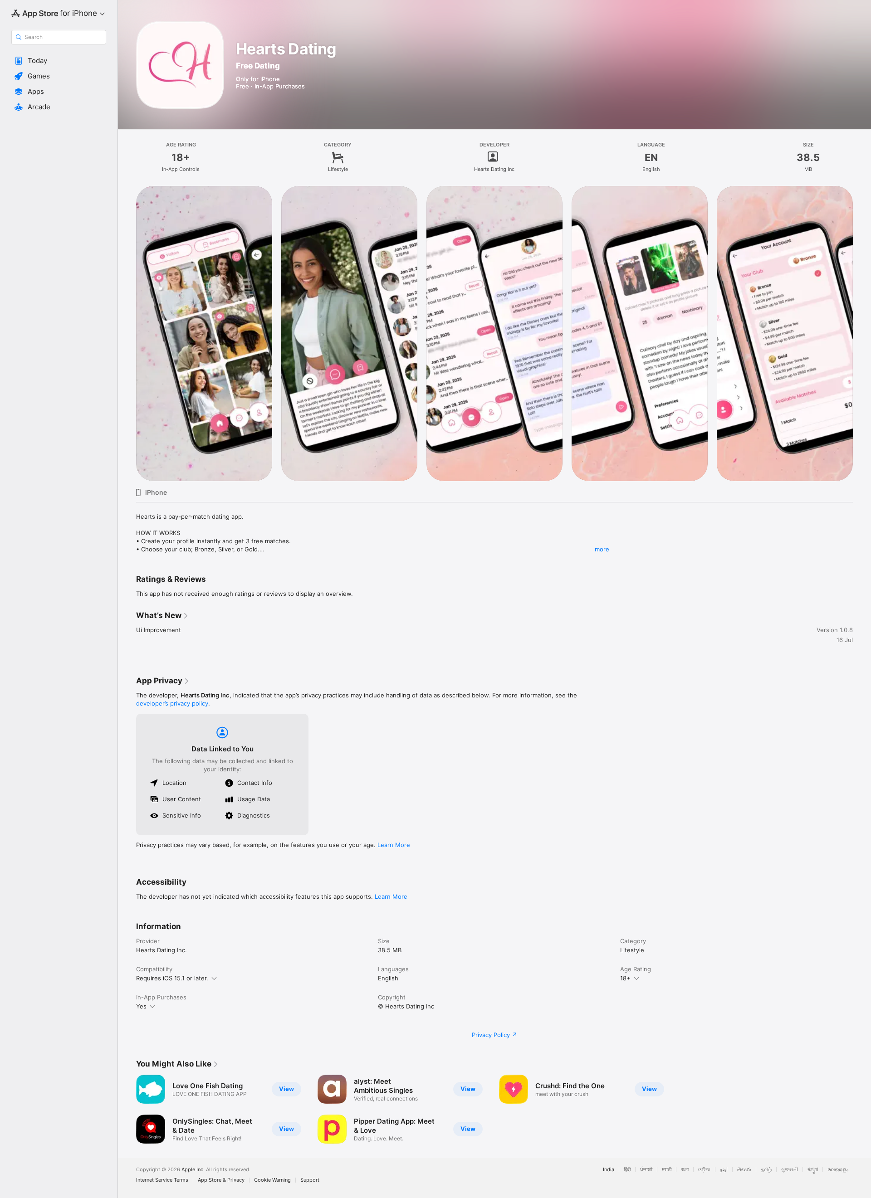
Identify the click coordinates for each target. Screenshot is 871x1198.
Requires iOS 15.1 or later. (172, 978)
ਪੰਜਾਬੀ (646, 1169)
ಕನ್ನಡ (812, 1169)
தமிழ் (766, 1169)
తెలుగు (744, 1169)
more (602, 549)
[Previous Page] (127, 333)
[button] (59, 61)
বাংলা (685, 1169)
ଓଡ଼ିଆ (704, 1169)
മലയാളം (837, 1169)
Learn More (393, 844)
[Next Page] (862, 333)
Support (309, 1180)
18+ (625, 978)
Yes (141, 1006)
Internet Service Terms (162, 1180)
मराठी (666, 1169)
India (608, 1169)
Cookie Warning (272, 1180)
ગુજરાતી (789, 1169)
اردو (724, 1169)
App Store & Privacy (221, 1180)
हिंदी (627, 1169)
